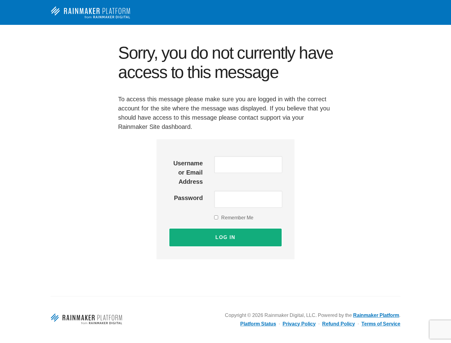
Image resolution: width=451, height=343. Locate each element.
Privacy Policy (299, 323)
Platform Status (258, 323)
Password (188, 198)
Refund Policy (338, 323)
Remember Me (237, 217)
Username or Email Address (188, 172)
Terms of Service (380, 323)
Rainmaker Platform (93, 12)
